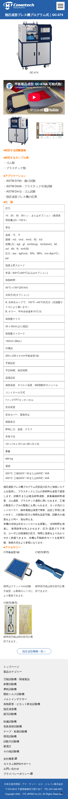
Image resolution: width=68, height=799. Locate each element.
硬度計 (7, 746)
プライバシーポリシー (16, 773)
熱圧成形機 (10, 709)
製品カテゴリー (12, 671)
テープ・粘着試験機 (15, 731)
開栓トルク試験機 (13, 694)
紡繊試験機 (10, 721)
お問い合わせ (11, 768)
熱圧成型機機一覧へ (34, 651)
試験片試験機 (11, 741)
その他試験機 (11, 751)
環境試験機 (10, 736)
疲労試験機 (10, 714)
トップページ (11, 666)
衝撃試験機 (10, 684)
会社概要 (8, 758)
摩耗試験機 (10, 689)
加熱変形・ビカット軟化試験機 (21, 704)
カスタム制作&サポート (17, 763)
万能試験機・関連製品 (16, 679)
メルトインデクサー (15, 699)
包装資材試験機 (12, 726)
